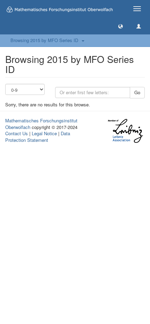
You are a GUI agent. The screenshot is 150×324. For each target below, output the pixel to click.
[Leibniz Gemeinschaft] (125, 131)
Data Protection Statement (37, 136)
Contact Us (16, 133)
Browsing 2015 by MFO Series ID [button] (45, 40)
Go (137, 92)
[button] (120, 26)
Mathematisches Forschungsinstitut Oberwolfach (41, 123)
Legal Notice (44, 133)
